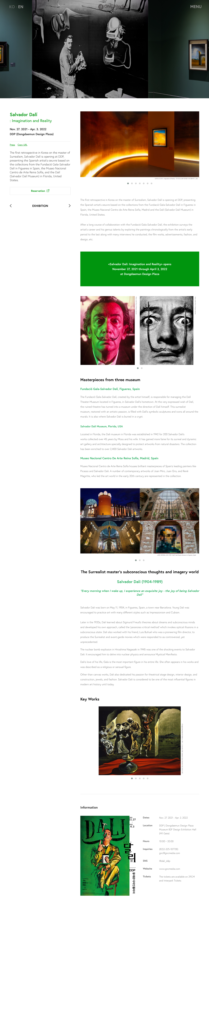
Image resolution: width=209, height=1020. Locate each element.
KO (12, 6)
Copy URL (22, 144)
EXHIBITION (40, 206)
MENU (196, 6)
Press (12, 144)
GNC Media (112, 6)
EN (20, 6)
